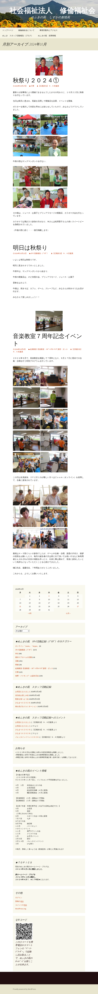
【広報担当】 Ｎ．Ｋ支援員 (48, 86)
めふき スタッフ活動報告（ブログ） (17, 35)
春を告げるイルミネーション (26, 706)
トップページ (7, 30)
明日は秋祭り (30, 247)
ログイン (18, 897)
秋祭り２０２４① (36, 80)
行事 (32, 86)
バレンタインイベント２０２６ (27, 737)
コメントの (21, 905)
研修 (17, 665)
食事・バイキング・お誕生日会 (27, 676)
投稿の (19, 901)
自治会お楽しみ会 (22, 695)
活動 (17, 661)
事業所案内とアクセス (48, 30)
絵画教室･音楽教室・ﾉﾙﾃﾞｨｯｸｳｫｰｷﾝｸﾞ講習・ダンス (49, 349)
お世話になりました (22, 692)
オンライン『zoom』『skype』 (27, 646)
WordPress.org (20, 909)
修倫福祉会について (26, 30)
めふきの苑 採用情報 (47, 35)
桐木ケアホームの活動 (23, 657)
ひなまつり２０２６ (22, 703)
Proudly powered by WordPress (24, 989)
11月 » (68, 613)
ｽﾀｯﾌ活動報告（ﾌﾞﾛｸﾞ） (39, 253)
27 (78, 606)
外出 (17, 653)
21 (20, 606)
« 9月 (30, 613)
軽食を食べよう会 (22, 699)
